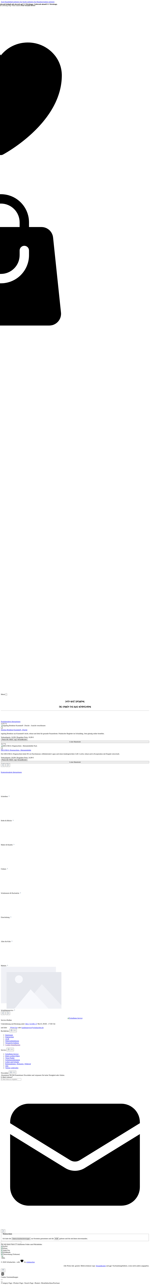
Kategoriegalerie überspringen (11, 772)
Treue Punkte (9, 1058)
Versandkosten (101, 1266)
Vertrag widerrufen (11, 1068)
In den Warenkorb (75, 742)
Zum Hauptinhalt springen (10, 2)
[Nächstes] (8, 765)
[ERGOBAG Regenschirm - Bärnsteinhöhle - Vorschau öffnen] (2, 748)
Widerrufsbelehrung (12, 1041)
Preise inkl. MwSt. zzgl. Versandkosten (14, 739)
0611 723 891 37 (31, 1024)
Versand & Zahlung (12, 1043)
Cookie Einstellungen (12, 1045)
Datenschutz (9, 1037)
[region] (75, 744)
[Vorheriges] (3, 765)
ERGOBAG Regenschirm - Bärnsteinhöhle (16, 750)
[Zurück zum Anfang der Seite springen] (3, 1270)
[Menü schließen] (6, 694)
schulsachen (30, 1262)
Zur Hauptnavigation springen (44, 2)
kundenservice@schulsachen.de (33, 1028)
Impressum (9, 1035)
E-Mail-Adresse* (7, 1077)
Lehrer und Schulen (12, 1062)
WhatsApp (14, 1028)
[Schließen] (2, 1281)
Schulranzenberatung (12, 1060)
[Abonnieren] (3, 1231)
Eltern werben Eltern (12, 1056)
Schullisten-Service (12, 1054)
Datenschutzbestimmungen (21, 1239)
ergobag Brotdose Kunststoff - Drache (14, 730)
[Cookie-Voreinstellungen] (2, 1279)
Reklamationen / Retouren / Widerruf (18, 1064)
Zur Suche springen (27, 2)
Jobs (6, 1066)
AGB (7, 1039)
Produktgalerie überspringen (10, 722)
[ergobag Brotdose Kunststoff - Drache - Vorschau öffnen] (2, 728)
